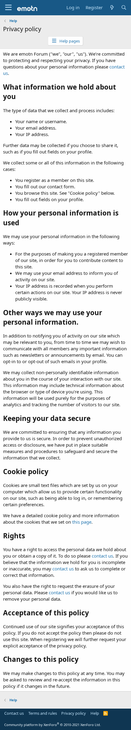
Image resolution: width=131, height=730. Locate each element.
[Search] (124, 7)
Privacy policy (73, 713)
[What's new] (112, 7)
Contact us (14, 713)
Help (94, 713)
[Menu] (8, 7)
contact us (102, 556)
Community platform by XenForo (52, 724)
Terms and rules (42, 713)
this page (81, 522)
